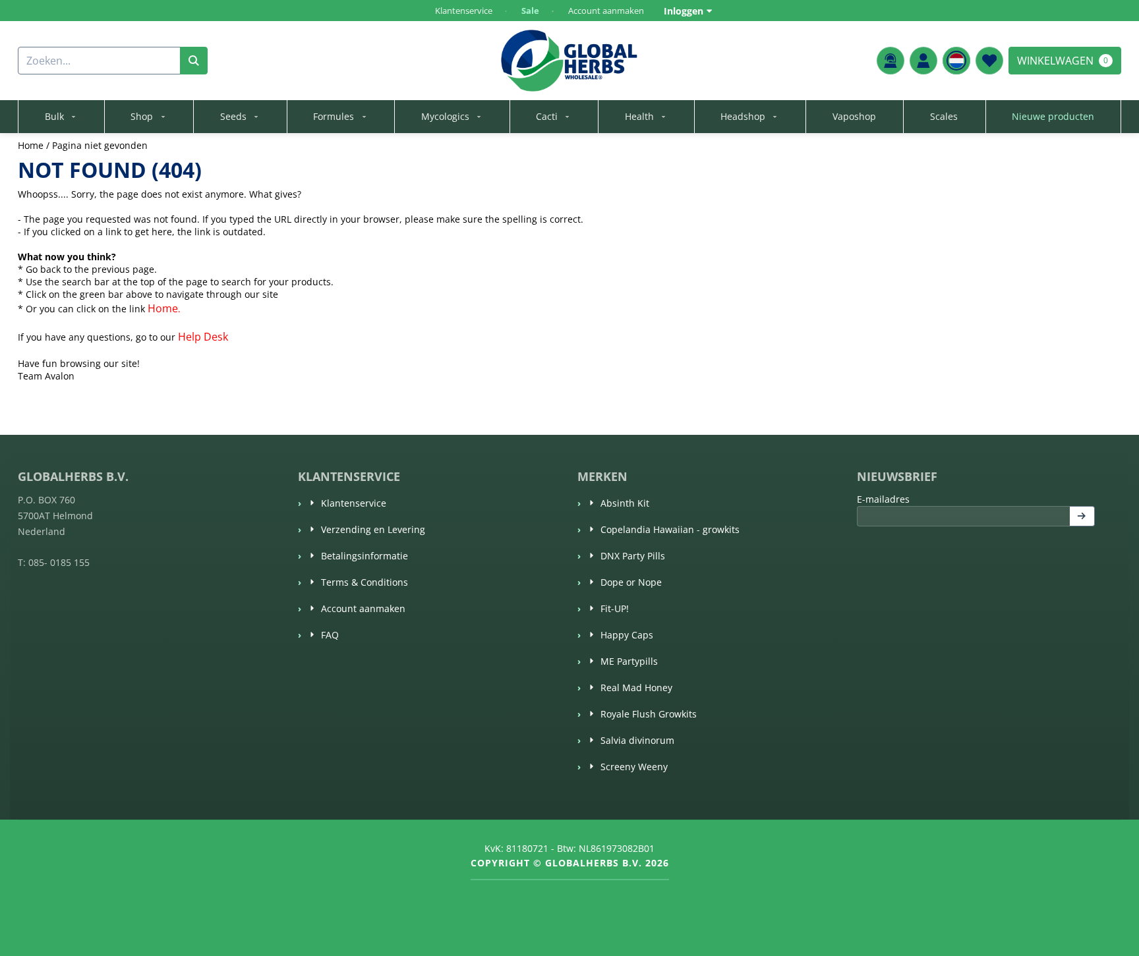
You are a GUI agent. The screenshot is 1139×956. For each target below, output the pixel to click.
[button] (923, 60)
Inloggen (683, 11)
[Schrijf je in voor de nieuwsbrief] (1082, 516)
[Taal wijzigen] (956, 60)
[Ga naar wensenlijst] (989, 60)
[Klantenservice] (890, 60)
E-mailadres (974, 498)
